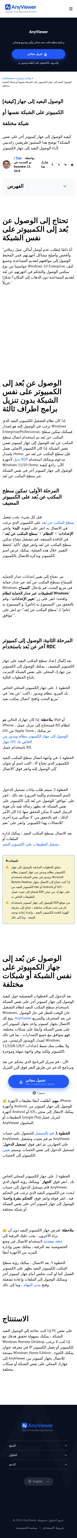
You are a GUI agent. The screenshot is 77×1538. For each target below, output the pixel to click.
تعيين (6, 1149)
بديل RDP (20, 459)
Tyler (19, 158)
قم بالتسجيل (44, 1133)
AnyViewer (8, 78)
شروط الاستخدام (53, 1528)
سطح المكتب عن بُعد (58, 522)
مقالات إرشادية (23, 78)
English (37, 1481)
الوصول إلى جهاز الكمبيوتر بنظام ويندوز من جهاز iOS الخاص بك (35, 739)
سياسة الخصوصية (26, 1528)
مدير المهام (32, 1284)
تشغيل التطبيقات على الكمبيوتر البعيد (30, 844)
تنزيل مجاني (35, 54)
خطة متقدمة (53, 1241)
